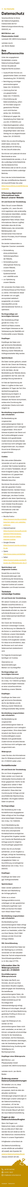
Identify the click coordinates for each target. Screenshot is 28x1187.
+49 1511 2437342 (9, 1169)
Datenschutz (11, 1183)
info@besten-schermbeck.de (12, 1175)
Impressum (4, 1183)
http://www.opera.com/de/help (14, 554)
